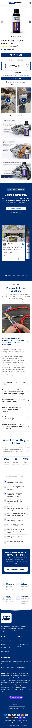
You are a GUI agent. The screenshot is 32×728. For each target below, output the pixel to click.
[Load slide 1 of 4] (17, 36)
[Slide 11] (19, 275)
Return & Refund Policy (22, 645)
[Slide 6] (13, 275)
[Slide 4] (10, 275)
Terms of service (25, 722)
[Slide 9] (17, 275)
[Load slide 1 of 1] (12, 37)
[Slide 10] (18, 275)
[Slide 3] (9, 275)
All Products (5, 644)
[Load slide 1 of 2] (13, 36)
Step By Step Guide (7, 641)
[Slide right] (30, 21)
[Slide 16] (26, 275)
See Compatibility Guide (15, 569)
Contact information (21, 725)
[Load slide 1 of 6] (20, 36)
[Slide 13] (22, 275)
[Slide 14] (23, 275)
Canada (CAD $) (15, 708)
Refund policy (16, 722)
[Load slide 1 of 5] (18, 36)
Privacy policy (7, 722)
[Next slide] (28, 101)
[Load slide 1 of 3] (15, 36)
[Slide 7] (14, 275)
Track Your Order (7, 648)
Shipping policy (10, 725)
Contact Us (5, 651)
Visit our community (17, 208)
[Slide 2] (8, 275)
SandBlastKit (12, 720)
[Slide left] (2, 21)
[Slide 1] (6, 275)
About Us (20, 641)
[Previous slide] (3, 101)
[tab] (10, 115)
